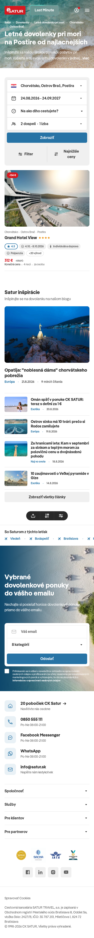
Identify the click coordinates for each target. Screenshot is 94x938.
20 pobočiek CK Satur (41, 703)
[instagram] (53, 872)
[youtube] (66, 872)
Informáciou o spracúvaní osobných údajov (36, 680)
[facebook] (28, 872)
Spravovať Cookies (18, 898)
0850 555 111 (31, 719)
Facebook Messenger (40, 735)
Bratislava (70, 539)
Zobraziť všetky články (47, 497)
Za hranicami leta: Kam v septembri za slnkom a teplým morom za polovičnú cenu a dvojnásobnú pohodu (60, 449)
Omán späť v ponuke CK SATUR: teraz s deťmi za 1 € (57, 401)
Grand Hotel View (21, 237)
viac (85, 58)
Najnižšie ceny (71, 154)
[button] (47, 85)
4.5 (13, 246)
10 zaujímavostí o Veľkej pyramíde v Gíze (60, 475)
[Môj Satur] (77, 10)
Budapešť (41, 539)
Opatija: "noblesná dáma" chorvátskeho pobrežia (46, 372)
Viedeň (15, 539)
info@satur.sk (33, 766)
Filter (28, 154)
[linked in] (40, 872)
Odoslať (47, 658)
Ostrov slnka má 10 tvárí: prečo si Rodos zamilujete (58, 423)
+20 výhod (35, 253)
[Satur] (15, 10)
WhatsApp (31, 751)
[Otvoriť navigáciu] (87, 10)
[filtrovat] (61, 515)
